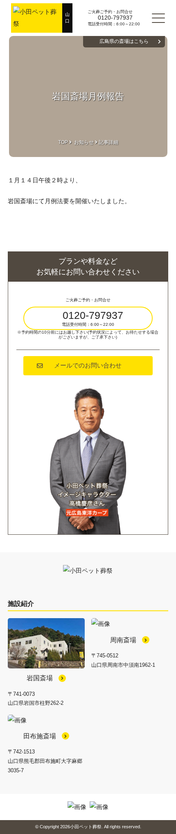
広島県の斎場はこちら (124, 41)
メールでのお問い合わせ (88, 365)
